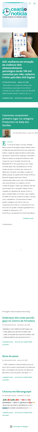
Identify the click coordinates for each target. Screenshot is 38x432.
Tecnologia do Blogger (20, 426)
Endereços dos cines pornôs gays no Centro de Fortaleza (18, 319)
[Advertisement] (19, 290)
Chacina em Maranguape (16, 391)
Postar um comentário (23, 98)
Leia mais (5, 345)
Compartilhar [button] (7, 98)
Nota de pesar (10, 356)
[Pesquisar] (30, 3)
